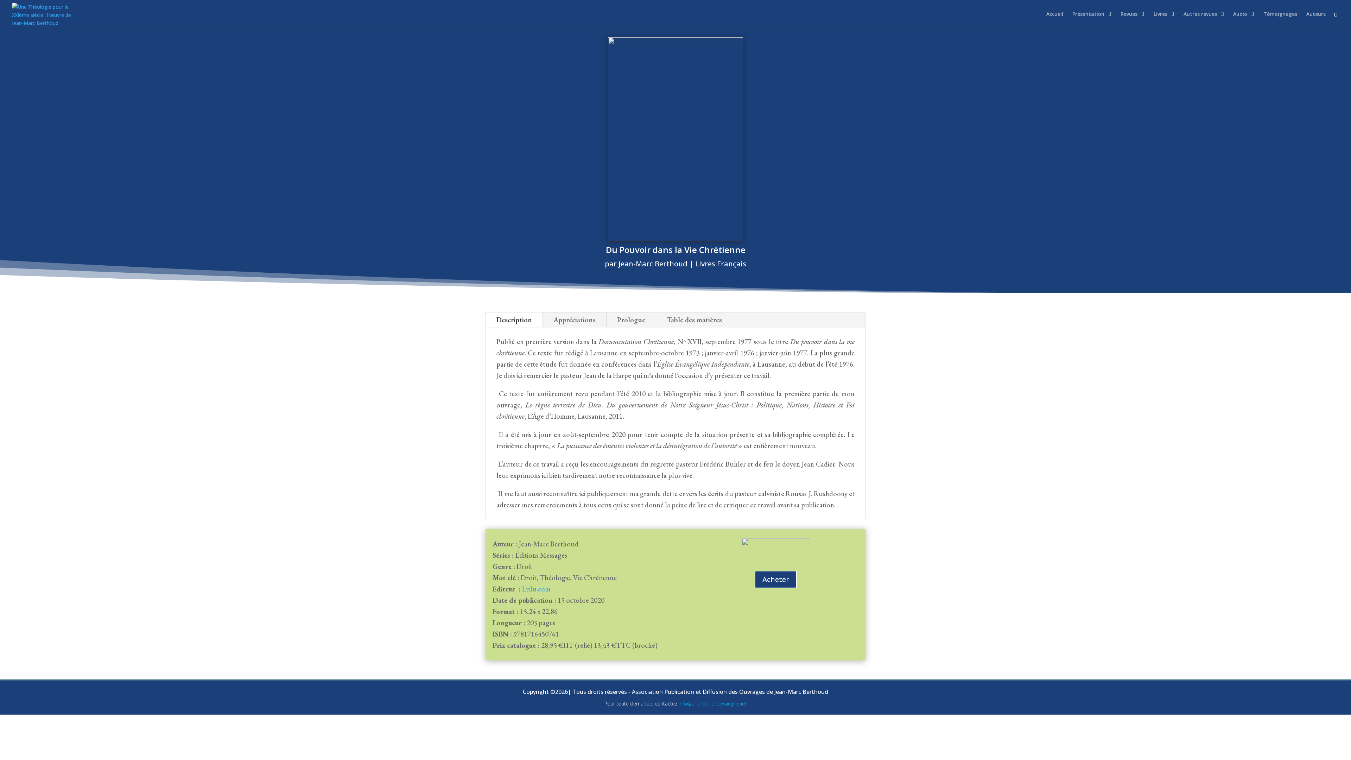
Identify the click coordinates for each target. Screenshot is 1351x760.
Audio (1240, 14)
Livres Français (720, 263)
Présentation (1088, 14)
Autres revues (1200, 14)
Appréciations (574, 319)
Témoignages (1280, 14)
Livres (1160, 14)
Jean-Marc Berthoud (653, 263)
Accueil (1054, 14)
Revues (1129, 14)
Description (514, 319)
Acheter (775, 579)
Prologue (631, 319)
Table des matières (694, 319)
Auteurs (1316, 14)
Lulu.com (536, 589)
